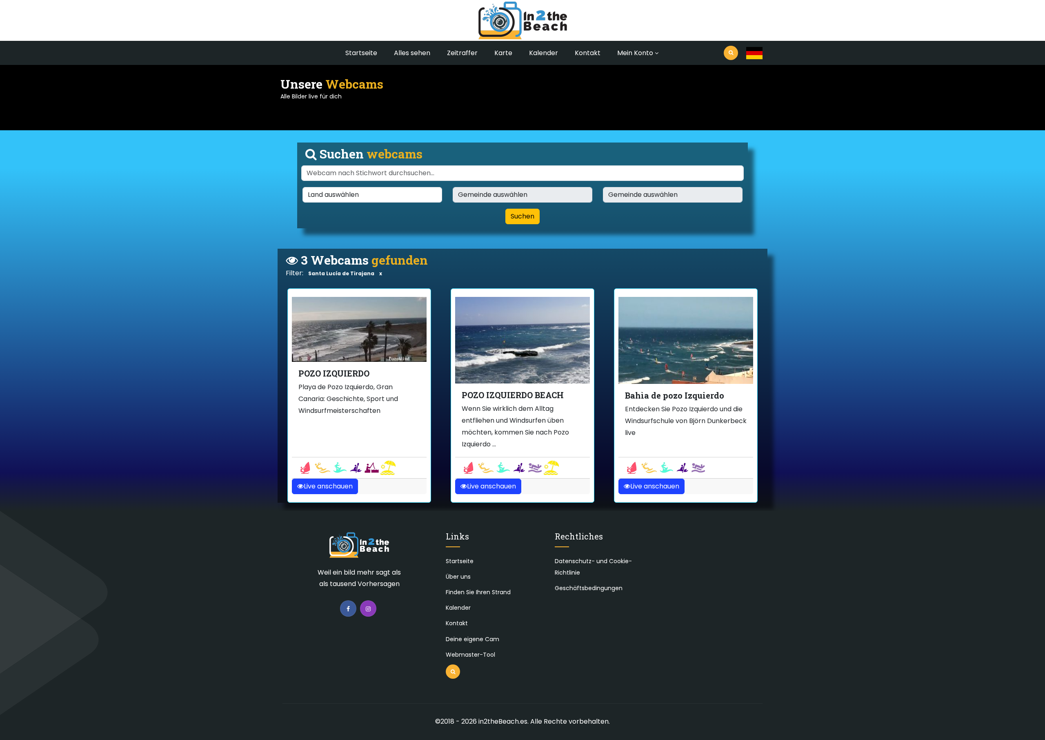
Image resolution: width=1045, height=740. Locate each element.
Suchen (522, 216)
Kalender (543, 53)
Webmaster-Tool (470, 655)
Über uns (458, 577)
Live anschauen (328, 486)
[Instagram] (368, 608)
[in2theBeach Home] (359, 548)
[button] (754, 53)
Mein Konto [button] (635, 53)
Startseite (361, 53)
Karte (503, 53)
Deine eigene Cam (472, 639)
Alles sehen (412, 53)
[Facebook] (348, 608)
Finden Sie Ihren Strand (478, 592)
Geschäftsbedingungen (589, 588)
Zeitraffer (462, 53)
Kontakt (587, 53)
